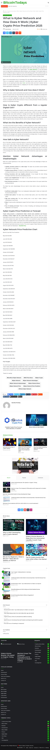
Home (5, 11)
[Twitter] (7, 33)
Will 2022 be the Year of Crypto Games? (9, 448)
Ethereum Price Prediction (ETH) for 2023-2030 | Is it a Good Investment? (20, 503)
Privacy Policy (4, 674)
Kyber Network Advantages (31, 380)
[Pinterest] (16, 33)
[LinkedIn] (10, 33)
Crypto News (3, 695)
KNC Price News (28, 377)
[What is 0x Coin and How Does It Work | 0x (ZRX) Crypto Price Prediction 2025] (25, 442)
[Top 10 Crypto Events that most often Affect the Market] (36, 550)
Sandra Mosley (8, 29)
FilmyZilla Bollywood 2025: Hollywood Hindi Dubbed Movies (25, 589)
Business (37, 648)
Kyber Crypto (39, 377)
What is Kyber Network (25, 389)
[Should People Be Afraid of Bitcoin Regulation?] (6, 596)
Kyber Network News (34, 383)
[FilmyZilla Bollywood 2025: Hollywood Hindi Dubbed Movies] (6, 591)
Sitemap (47, 747)
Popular (24, 477)
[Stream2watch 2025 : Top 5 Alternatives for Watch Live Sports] (6, 585)
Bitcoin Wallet (38, 652)
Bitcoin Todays (22, 745)
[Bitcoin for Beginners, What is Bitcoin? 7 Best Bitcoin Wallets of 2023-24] (13, 549)
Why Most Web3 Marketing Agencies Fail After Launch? (40, 448)
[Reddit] (20, 33)
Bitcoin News (38, 646)
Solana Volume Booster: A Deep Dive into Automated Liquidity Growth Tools (35, 538)
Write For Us (3, 678)
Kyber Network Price (15, 386)
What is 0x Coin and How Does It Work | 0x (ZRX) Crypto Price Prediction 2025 (24, 449)
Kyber (24, 83)
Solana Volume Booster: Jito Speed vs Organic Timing (24, 482)
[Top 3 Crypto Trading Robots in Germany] (6, 573)
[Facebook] (4, 33)
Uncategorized (38, 662)
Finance (36, 654)
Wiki (36, 660)
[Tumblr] (13, 33)
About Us (31, 747)
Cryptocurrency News (11, 11)
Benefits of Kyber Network (14, 377)
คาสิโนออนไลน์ (6, 633)
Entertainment (38, 650)
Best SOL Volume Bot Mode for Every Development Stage (20, 6)
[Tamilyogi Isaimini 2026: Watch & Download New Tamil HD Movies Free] (6, 499)
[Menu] (1, 3)
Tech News (37, 658)
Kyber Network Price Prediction (32, 386)
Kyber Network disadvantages (18, 383)
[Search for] (48, 3)
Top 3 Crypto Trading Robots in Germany (21, 572)
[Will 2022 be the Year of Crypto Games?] (9, 442)
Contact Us (3, 680)
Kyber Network (16, 380)
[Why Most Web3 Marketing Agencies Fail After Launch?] (40, 442)
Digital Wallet (37, 656)
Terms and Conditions (5, 676)
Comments (40, 477)
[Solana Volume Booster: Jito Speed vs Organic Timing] (6, 484)
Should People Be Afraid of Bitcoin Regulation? (22, 595)
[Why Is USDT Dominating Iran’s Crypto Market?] (13, 525)
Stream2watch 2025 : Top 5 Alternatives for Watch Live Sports (26, 583)
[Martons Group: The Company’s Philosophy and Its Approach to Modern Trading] (6, 490)
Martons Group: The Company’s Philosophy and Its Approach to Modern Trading (24, 657)
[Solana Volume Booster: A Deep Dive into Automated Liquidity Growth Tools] (36, 527)
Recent (8, 477)
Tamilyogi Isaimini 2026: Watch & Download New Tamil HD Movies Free (28, 497)
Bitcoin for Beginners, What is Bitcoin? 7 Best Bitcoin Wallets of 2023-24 (13, 558)
